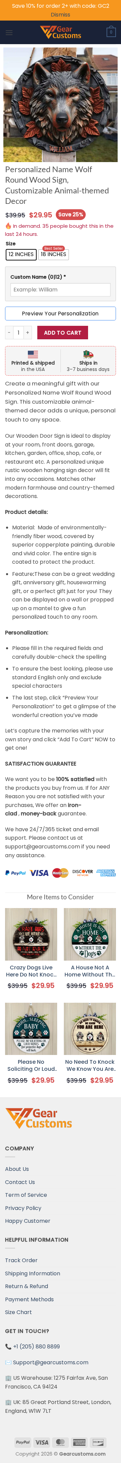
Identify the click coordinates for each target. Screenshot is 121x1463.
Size (10, 243)
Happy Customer (27, 1221)
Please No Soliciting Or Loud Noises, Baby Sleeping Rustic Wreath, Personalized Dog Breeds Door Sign (31, 1066)
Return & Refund (26, 1286)
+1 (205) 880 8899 (36, 1346)
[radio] (21, 255)
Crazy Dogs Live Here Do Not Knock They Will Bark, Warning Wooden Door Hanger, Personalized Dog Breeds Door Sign (31, 971)
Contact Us (20, 1182)
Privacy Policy (23, 1208)
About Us (17, 1169)
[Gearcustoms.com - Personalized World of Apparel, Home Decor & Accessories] (61, 32)
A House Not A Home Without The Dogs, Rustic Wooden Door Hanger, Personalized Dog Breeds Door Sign (90, 971)
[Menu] (9, 32)
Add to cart (63, 332)
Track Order (21, 1260)
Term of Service (26, 1195)
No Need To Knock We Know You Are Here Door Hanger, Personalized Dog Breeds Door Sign (90, 1066)
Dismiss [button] (60, 15)
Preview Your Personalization (60, 313)
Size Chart (18, 1312)
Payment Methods (29, 1299)
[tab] (60, 277)
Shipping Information (32, 1273)
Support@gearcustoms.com (50, 1362)
